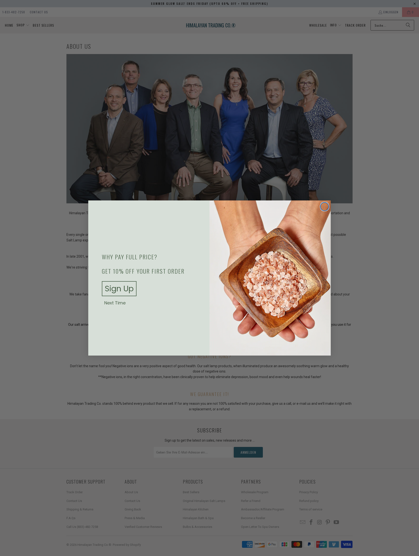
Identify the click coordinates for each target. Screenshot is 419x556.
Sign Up (119, 288)
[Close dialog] (324, 206)
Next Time (115, 303)
